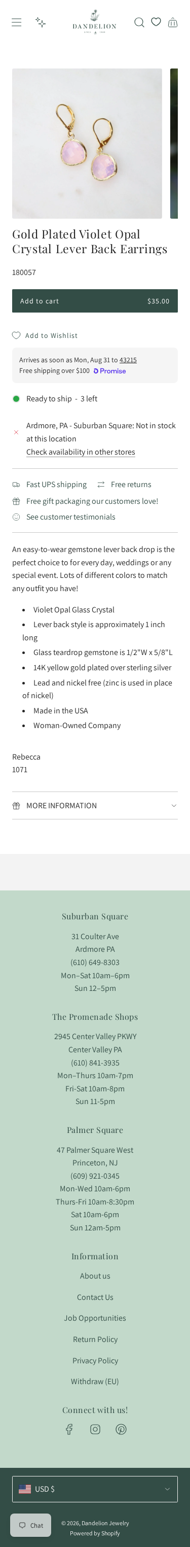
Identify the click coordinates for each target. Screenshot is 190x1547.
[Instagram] (95, 1429)
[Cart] (173, 22)
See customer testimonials (71, 516)
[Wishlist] (156, 22)
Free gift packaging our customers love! (92, 501)
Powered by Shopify (95, 1533)
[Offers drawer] (40, 22)
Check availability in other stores (80, 451)
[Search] (139, 22)
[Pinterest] (121, 1429)
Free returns (131, 484)
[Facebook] (69, 1429)
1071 (19, 769)
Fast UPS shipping (56, 484)
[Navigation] (16, 22)
